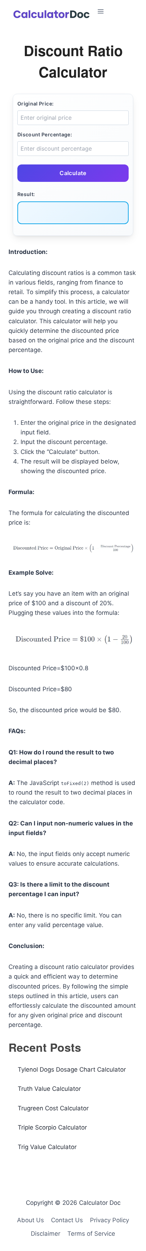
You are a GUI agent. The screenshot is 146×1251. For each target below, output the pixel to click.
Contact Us (67, 1220)
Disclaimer (45, 1233)
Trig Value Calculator (47, 1146)
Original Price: (35, 104)
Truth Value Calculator (49, 1088)
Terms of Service (91, 1233)
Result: (26, 194)
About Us (30, 1220)
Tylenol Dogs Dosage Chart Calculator (72, 1069)
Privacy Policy (109, 1220)
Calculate (73, 173)
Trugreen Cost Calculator (53, 1108)
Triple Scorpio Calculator (52, 1127)
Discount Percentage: (44, 134)
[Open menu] (119, 11)
